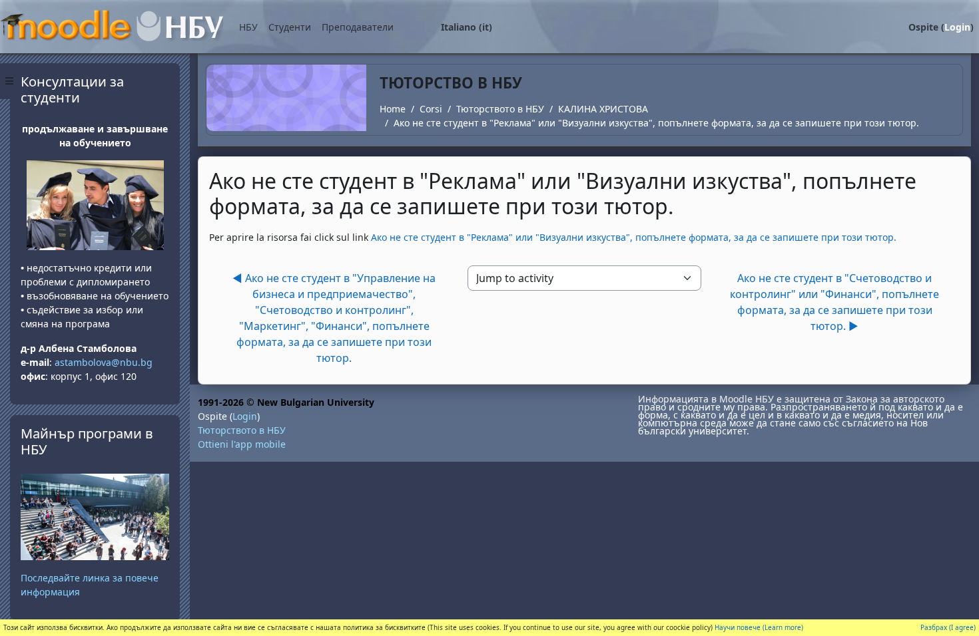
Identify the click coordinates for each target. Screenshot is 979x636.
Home (393, 108)
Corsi (431, 108)
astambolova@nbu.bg (105, 362)
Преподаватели (358, 27)
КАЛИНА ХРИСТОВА (603, 108)
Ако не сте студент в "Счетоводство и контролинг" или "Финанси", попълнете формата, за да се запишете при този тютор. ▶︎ (834, 302)
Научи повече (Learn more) (759, 627)
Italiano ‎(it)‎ (466, 27)
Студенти (289, 27)
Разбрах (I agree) (948, 627)
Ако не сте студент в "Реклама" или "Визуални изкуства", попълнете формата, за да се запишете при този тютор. (656, 122)
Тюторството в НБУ (500, 108)
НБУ (248, 27)
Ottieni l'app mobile (242, 444)
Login (957, 27)
